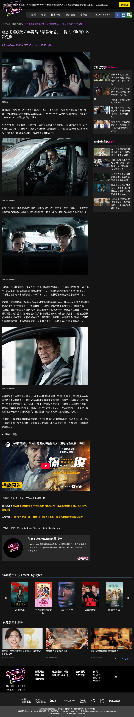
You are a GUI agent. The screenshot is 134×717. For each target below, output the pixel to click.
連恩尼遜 (21, 528)
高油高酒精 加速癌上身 (57, 651)
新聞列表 (22, 24)
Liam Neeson (34, 528)
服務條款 (22, 686)
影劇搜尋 (70, 14)
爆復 (44, 528)
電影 (12, 528)
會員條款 (96, 678)
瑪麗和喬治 (90, 610)
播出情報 (55, 14)
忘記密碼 (96, 681)
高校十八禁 (67, 610)
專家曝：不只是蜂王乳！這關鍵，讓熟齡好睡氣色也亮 (21, 652)
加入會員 (96, 675)
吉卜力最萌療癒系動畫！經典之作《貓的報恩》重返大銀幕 (120, 152)
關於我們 (10, 686)
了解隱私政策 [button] (102, 5)
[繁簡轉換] (129, 15)
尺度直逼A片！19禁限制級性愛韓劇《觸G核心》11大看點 (120, 91)
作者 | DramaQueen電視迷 (45, 538)
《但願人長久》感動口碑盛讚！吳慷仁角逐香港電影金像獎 (120, 177)
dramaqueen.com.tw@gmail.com (102, 711)
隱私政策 (10, 689)
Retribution (54, 528)
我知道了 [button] (125, 5)
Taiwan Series (102, 14)
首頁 (14, 24)
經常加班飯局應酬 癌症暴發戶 (104, 651)
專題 (43, 14)
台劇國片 (85, 14)
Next (128, 598)
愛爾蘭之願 (114, 610)
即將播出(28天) (60, 675)
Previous (6, 598)
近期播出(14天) (60, 671)
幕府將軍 (20, 610)
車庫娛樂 (5, 102)
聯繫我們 (22, 689)
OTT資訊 (80, 675)
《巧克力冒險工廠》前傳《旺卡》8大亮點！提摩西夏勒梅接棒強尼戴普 (48, 517)
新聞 (33, 14)
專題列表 (39, 675)
